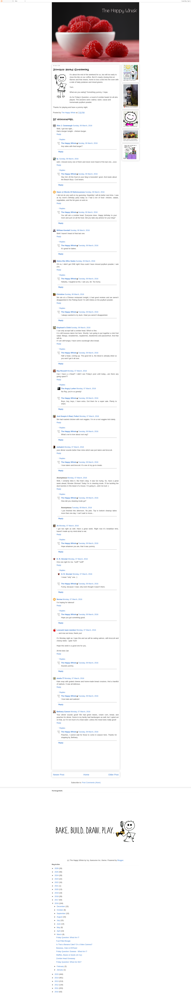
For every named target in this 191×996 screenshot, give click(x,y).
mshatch (60, 447)
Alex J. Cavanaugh (65, 126)
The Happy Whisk (68, 143)
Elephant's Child (64, 328)
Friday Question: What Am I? (67, 937)
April (59, 931)
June (59, 924)
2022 (57, 882)
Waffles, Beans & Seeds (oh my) (69, 955)
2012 (57, 985)
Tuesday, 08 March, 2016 (88, 245)
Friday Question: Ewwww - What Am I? (71, 951)
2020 (57, 889)
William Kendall (63, 230)
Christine (60, 294)
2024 (57, 875)
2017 (57, 900)
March (59, 934)
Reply (59, 134)
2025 (57, 872)
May (59, 927)
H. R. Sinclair (62, 559)
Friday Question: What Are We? (68, 962)
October (60, 910)
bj (58, 159)
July (58, 920)
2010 (57, 992)
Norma (59, 599)
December (61, 906)
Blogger (120, 860)
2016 (57, 903)
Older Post (113, 774)
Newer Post (58, 774)
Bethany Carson (63, 712)
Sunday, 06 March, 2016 (82, 126)
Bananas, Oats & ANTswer (66, 948)
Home (86, 774)
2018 (57, 896)
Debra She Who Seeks (66, 261)
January (60, 970)
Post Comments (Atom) (91, 783)
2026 (57, 868)
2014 (57, 978)
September (61, 913)
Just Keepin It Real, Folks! (68, 416)
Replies (62, 139)
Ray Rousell (62, 371)
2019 (57, 893)
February (60, 966)
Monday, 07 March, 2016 (77, 371)
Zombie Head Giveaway (65, 958)
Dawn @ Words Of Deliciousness (71, 192)
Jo (58, 526)
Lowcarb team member (66, 630)
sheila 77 (60, 678)
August (60, 917)
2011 (57, 988)
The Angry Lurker (68, 388)
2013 (57, 981)
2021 (57, 886)
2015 (57, 974)
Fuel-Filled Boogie (63, 941)
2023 (57, 879)
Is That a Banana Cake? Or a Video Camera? (74, 944)
